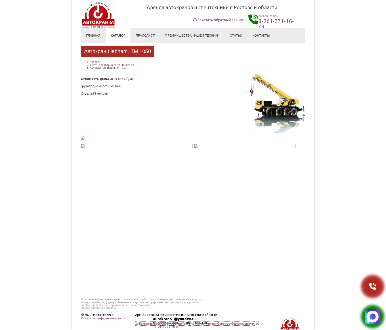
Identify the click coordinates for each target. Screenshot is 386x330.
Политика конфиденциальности (103, 318)
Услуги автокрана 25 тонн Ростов (112, 64)
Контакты (261, 35)
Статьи (236, 35)
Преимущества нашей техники (192, 35)
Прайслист (145, 35)
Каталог (118, 35)
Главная (93, 35)
